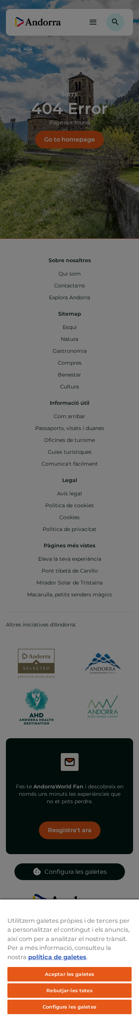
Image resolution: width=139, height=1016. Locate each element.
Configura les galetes (69, 1007)
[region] (69, 957)
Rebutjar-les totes (69, 990)
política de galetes (57, 957)
